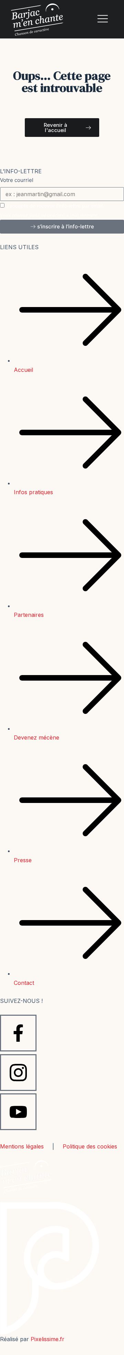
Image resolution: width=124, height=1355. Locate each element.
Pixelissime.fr (47, 1339)
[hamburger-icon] (102, 19)
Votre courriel (16, 180)
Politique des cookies (90, 1146)
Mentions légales (22, 1146)
